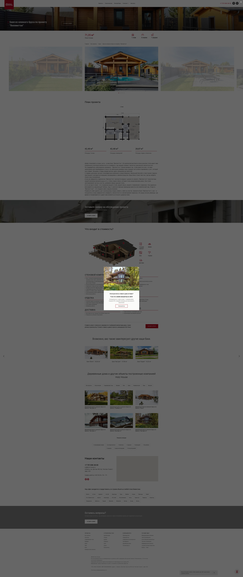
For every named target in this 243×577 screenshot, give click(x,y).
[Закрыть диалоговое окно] (241, 2)
